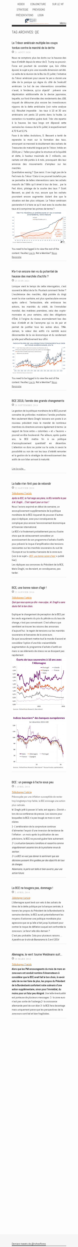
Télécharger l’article (22, 597)
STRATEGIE (22, 9)
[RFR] (39, 22)
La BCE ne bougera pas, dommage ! (32, 888)
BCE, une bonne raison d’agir (42, 556)
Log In (32, 253)
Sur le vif (57, 4)
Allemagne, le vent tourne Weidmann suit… (37, 954)
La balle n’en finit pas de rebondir (31, 484)
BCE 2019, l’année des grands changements (38, 401)
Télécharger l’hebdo (22, 493)
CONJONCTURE (38, 4)
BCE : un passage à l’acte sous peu (33, 782)
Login (41, 15)
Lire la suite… (18, 468)
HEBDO (21, 4)
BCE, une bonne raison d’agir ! (29, 588)
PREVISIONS (38, 9)
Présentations (24, 15)
